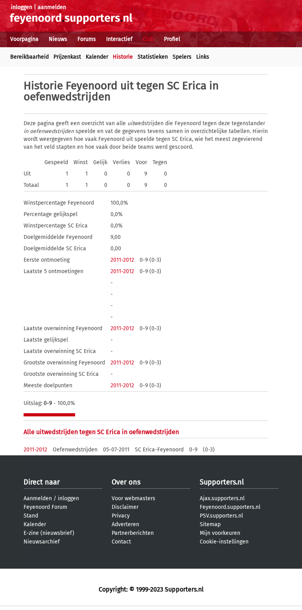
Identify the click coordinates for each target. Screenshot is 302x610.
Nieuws (58, 39)
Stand (31, 515)
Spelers (182, 57)
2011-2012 (122, 260)
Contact (121, 541)
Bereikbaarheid (29, 57)
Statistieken (153, 57)
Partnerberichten (133, 533)
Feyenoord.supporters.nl (230, 507)
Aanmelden (38, 498)
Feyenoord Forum (45, 507)
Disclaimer (125, 507)
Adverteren (125, 524)
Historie (123, 57)
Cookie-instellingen (224, 541)
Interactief (119, 39)
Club (148, 39)
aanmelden (52, 7)
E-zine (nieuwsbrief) (49, 533)
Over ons (126, 482)
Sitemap (210, 524)
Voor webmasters (133, 498)
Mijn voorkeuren (220, 533)
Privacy (121, 515)
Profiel (172, 39)
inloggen (21, 7)
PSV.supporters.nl (221, 515)
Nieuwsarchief (42, 541)
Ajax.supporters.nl (222, 498)
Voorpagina (24, 39)
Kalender (97, 57)
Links (202, 57)
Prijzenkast (67, 57)
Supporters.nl (222, 482)
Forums (86, 39)
